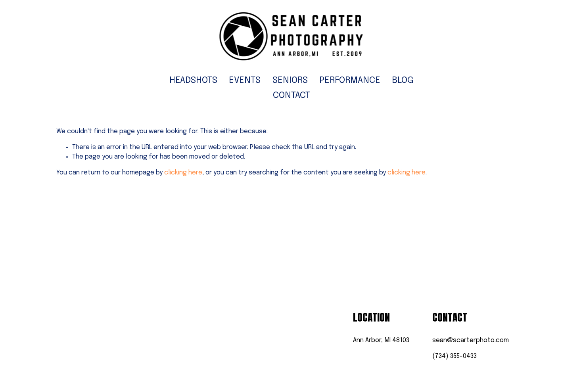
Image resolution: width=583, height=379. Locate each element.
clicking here (183, 172)
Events (245, 80)
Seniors (290, 80)
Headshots (193, 80)
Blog (403, 80)
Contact (291, 95)
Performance (349, 80)
